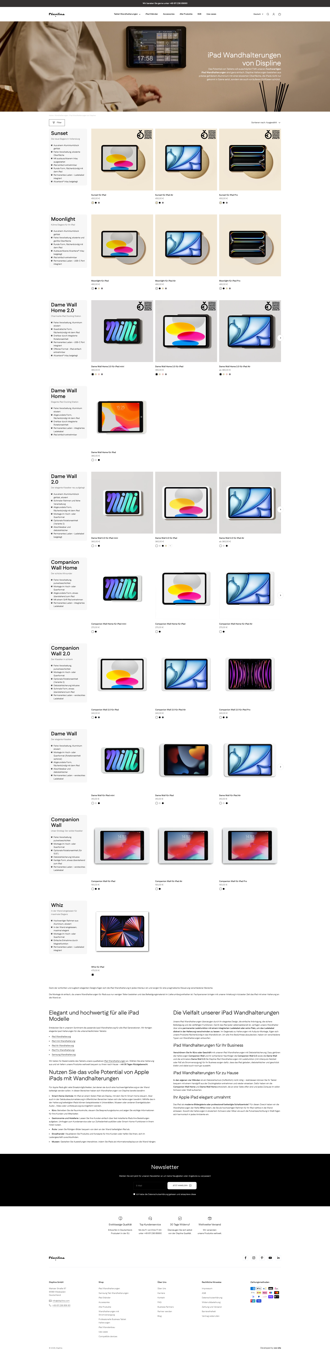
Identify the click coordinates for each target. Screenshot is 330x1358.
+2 (170, 546)
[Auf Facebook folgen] (245, 1257)
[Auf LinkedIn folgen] (278, 1257)
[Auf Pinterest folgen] (262, 1257)
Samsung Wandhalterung (64, 1054)
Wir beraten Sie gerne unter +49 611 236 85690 (165, 3)
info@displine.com (61, 1300)
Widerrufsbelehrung (211, 1302)
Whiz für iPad (97, 967)
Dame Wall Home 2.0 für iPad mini (107, 366)
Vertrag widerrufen (210, 1316)
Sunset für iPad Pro (228, 195)
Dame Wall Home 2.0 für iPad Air (234, 366)
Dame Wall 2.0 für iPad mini (104, 538)
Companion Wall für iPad (103, 881)
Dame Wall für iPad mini (102, 795)
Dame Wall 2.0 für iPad (166, 538)
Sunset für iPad (98, 195)
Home (51, 115)
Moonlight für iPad (100, 280)
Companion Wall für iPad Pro (233, 881)
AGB (204, 1293)
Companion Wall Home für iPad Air (235, 623)
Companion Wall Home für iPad (170, 623)
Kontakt (161, 1297)
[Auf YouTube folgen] (270, 1257)
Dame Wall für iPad (164, 795)
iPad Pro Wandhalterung (63, 1050)
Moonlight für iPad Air (165, 280)
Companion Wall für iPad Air (168, 881)
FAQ (159, 1302)
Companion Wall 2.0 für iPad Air (170, 709)
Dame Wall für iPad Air (230, 795)
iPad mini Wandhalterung (63, 1041)
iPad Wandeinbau (107, 1327)
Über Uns (162, 1288)
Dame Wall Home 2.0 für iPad (169, 366)
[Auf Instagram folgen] (253, 1257)
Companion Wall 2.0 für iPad (105, 709)
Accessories (169, 14)
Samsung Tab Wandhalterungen (114, 1293)
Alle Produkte (186, 14)
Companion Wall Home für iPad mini (108, 623)
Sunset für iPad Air (164, 195)
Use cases (211, 14)
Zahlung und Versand (212, 1307)
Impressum (207, 1288)
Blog (160, 1316)
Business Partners (166, 1307)
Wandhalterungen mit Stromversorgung (109, 1313)
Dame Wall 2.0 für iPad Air (231, 538)
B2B (199, 14)
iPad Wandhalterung (61, 1036)
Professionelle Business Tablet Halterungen (112, 1321)
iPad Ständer (152, 14)
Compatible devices (108, 1336)
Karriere (161, 1293)
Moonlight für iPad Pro (229, 280)
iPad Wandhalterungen (115, 1061)
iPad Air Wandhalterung (63, 1045)
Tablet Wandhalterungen (126, 14)
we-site (277, 1348)
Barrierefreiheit (209, 1311)
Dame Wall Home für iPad (103, 452)
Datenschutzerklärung (158, 1194)
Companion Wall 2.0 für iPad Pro (234, 709)
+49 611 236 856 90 (61, 1305)
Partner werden (165, 1311)
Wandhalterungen (61, 115)
